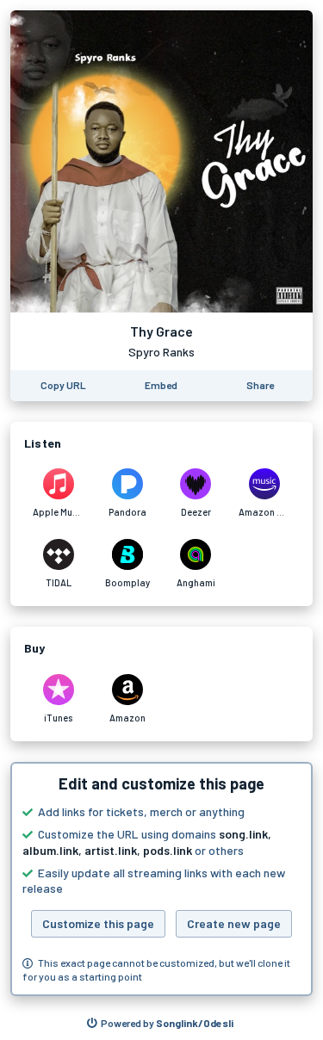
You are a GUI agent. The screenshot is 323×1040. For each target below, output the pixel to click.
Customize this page (98, 923)
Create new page (234, 923)
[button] (161, 879)
